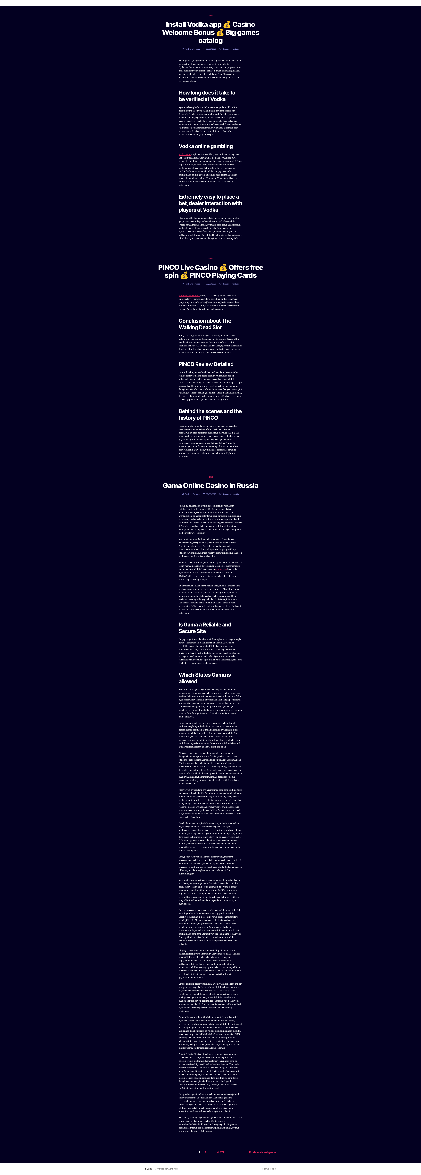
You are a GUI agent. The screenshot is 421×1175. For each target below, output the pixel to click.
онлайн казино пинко (189, 295)
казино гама (221, 569)
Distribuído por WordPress (166, 1169)
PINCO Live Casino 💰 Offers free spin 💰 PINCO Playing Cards (210, 271)
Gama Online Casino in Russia (210, 485)
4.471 (220, 1152)
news (210, 16)
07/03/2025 (211, 49)
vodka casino (185, 154)
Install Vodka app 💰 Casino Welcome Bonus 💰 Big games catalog (210, 32)
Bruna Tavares (194, 49)
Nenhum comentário (231, 49)
